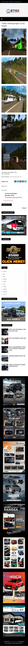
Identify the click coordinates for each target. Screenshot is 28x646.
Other (4, 286)
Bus (4, 274)
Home (2, 1)
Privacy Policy (18, 1)
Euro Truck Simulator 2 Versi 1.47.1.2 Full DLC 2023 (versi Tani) (17, 348)
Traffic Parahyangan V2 (16, 176)
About (7, 1)
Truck (4, 294)
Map (4, 284)
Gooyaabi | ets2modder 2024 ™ (15, 643)
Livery (4, 281)
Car (4, 276)
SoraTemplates (14, 641)
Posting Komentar (8, 200)
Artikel (5, 271)
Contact (11, 1)
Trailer (5, 291)
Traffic (5, 186)
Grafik (4, 279)
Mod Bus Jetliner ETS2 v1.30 (17, 356)
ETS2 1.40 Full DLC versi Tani (17, 338)
